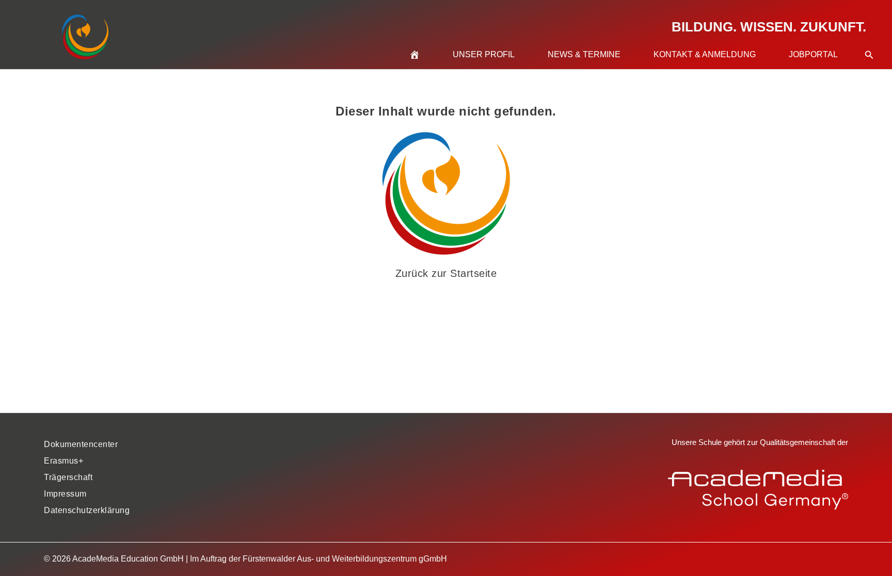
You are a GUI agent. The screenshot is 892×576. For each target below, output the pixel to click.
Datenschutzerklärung (87, 510)
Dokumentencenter (81, 444)
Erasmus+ (63, 460)
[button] (869, 42)
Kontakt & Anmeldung (705, 54)
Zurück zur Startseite (446, 273)
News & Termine (584, 54)
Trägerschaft (68, 477)
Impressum (65, 493)
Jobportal (813, 54)
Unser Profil (484, 54)
